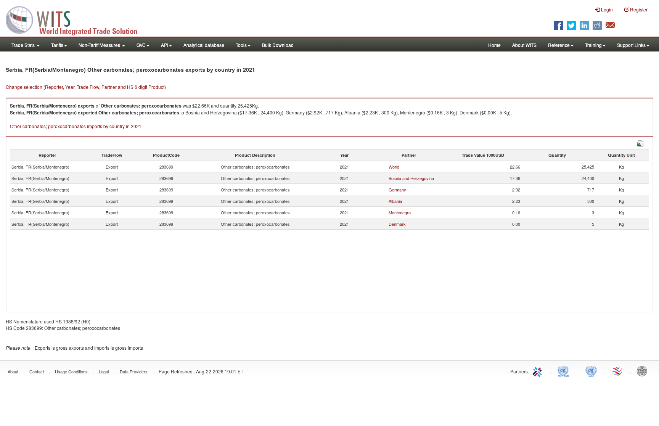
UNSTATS (591, 370)
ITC (538, 370)
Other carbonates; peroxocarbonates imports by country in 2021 (75, 126)
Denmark (397, 224)
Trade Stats (23, 45)
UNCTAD (564, 370)
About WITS (524, 45)
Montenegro (400, 212)
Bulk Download (278, 45)
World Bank (643, 370)
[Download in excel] (640, 142)
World (394, 167)
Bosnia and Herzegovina (411, 178)
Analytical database (203, 45)
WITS (76, 19)
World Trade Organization (617, 370)
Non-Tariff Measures (100, 45)
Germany (397, 189)
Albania (395, 201)
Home (494, 45)
